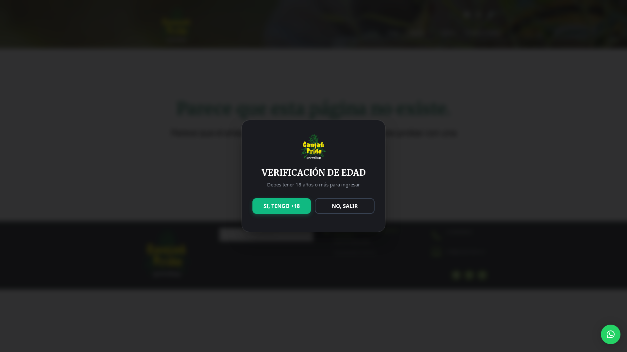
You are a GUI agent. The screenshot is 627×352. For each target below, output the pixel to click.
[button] (610, 334)
